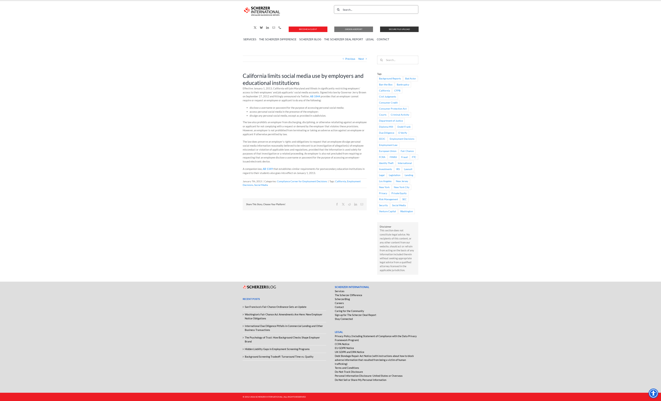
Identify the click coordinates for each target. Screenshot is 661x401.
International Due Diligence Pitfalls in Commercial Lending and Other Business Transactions (284, 327)
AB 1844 (315, 96)
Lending (409, 175)
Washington (406, 211)
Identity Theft (386, 163)
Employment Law (388, 145)
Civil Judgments (387, 96)
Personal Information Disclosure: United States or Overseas (369, 375)
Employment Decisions (402, 138)
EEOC (382, 138)
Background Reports (390, 78)
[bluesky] (261, 27)
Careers (339, 303)
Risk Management (388, 199)
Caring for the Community (349, 310)
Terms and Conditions (347, 367)
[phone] (280, 27)
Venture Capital (387, 211)
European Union (387, 151)
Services (339, 291)
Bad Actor (410, 78)
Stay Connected (344, 318)
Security (383, 205)
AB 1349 (268, 168)
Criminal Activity (400, 114)
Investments (385, 169)
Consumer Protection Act (393, 108)
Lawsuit (408, 169)
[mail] (273, 27)
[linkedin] (267, 27)
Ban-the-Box (385, 84)
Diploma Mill (386, 126)
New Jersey (402, 181)
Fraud (404, 157)
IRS (398, 169)
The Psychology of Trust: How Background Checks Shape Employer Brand (282, 339)
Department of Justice (391, 120)
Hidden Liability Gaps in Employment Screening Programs (277, 349)
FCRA (382, 157)
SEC (404, 199)
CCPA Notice (342, 344)
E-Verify (402, 132)
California (340, 181)
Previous (350, 58)
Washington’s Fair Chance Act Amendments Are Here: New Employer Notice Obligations (283, 316)
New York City (401, 187)
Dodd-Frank (404, 126)
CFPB (397, 90)
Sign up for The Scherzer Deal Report (355, 314)
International (405, 163)
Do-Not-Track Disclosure (349, 371)
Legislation (394, 175)
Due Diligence (386, 132)
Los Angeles (385, 181)
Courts (382, 114)
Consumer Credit (388, 102)
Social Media (261, 184)
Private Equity (399, 193)
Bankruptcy (403, 84)
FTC (414, 157)
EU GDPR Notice (344, 347)
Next (361, 58)
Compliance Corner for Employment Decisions (302, 181)
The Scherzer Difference (348, 295)
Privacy (383, 193)
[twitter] (255, 27)
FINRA (393, 157)
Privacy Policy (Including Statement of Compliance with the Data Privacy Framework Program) (376, 338)
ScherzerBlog (342, 299)
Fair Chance (407, 151)
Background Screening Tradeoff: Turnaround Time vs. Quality (279, 356)
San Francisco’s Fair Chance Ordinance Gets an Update (275, 306)
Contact (339, 307)
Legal (382, 175)
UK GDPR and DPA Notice (349, 351)
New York (384, 187)
